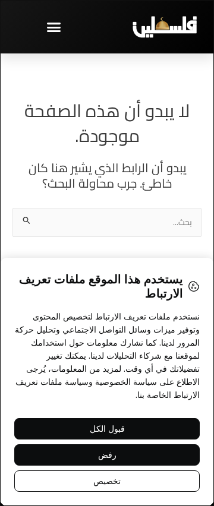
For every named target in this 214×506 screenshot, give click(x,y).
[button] (53, 26)
